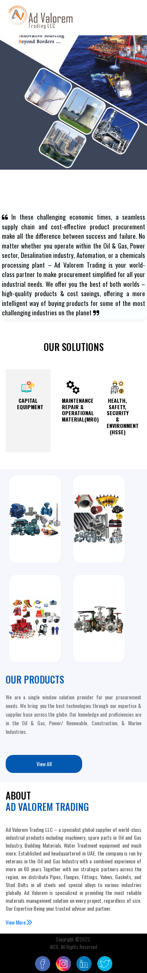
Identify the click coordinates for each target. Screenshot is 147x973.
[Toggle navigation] (130, 17)
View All (44, 764)
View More (16, 922)
